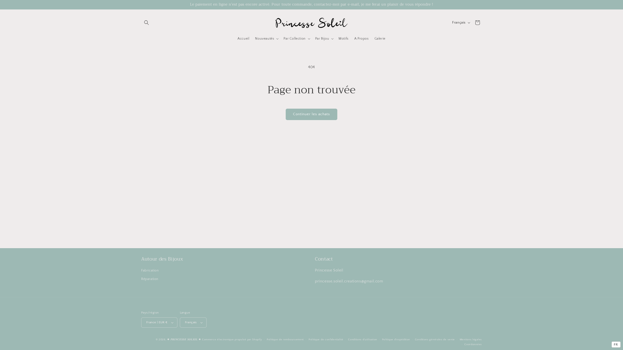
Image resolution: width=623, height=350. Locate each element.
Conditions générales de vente (435, 339)
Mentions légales (471, 339)
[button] (146, 22)
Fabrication (150, 270)
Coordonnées (473, 344)
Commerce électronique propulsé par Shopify (232, 339)
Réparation (149, 279)
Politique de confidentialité (326, 339)
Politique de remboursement (285, 339)
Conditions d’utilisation (362, 339)
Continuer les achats (311, 114)
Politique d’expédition (396, 339)
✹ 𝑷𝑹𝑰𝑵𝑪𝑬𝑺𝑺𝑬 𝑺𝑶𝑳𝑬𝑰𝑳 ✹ (184, 339)
